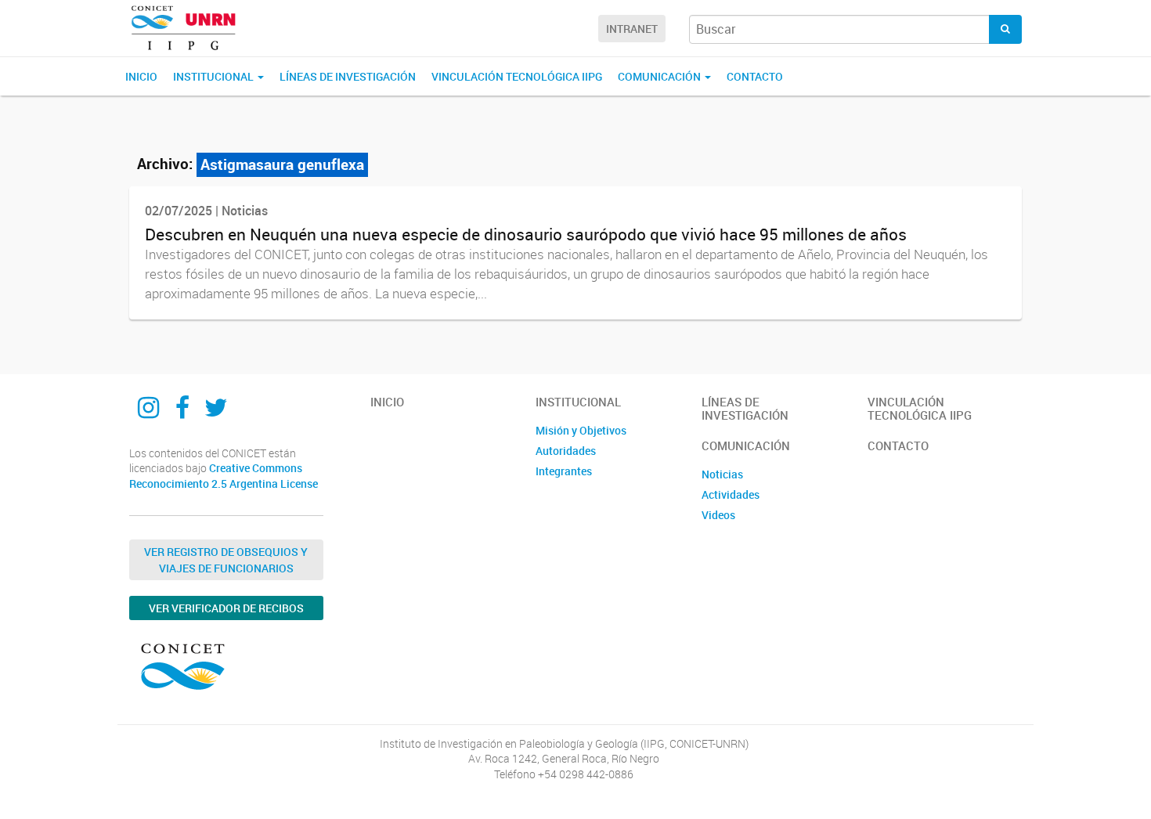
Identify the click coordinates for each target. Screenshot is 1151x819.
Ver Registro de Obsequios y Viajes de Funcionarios (226, 559)
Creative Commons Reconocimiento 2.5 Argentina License (223, 475)
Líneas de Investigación (348, 76)
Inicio (141, 76)
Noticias (722, 474)
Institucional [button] (214, 76)
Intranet (632, 28)
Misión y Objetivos (581, 430)
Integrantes (564, 471)
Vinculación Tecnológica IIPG (516, 76)
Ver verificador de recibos (226, 608)
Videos (718, 514)
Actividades (731, 494)
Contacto (755, 76)
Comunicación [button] (660, 76)
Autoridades (566, 450)
